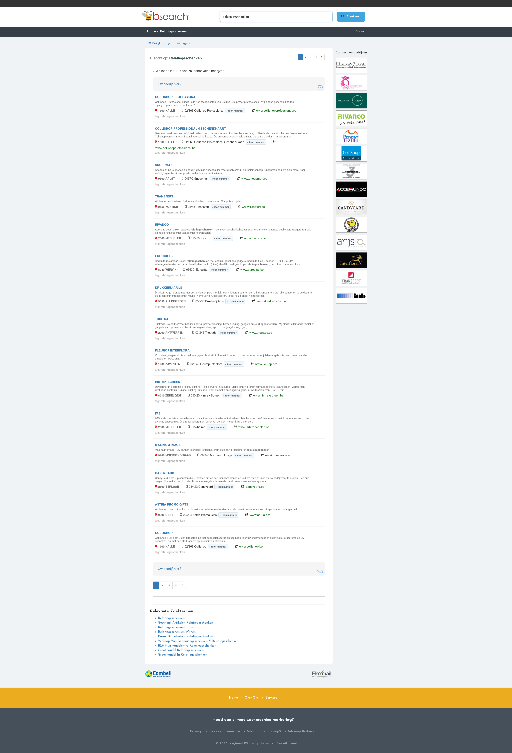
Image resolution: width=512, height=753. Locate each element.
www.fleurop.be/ (266, 364)
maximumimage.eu (278, 455)
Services (271, 697)
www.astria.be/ (260, 515)
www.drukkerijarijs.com (273, 301)
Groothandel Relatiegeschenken (181, 650)
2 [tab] (305, 57)
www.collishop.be (251, 546)
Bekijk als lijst (162, 43)
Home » (153, 31)
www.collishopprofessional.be (276, 110)
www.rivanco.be (255, 238)
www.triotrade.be (260, 332)
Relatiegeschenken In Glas (177, 627)
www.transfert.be (253, 206)
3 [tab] (311, 57)
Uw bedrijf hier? (169, 83)
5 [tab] (321, 57)
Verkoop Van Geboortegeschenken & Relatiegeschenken (198, 641)
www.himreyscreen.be (268, 395)
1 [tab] (300, 57)
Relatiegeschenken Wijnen (177, 632)
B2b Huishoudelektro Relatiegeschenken (187, 645)
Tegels (185, 43)
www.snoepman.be (254, 178)
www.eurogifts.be (252, 269)
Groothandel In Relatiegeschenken (182, 654)
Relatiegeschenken (171, 618)
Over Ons (252, 697)
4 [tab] (316, 57)
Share (360, 31)
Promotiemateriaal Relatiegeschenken (185, 636)
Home (233, 697)
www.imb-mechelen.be (253, 427)
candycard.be (255, 486)
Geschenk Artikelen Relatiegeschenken (185, 622)
